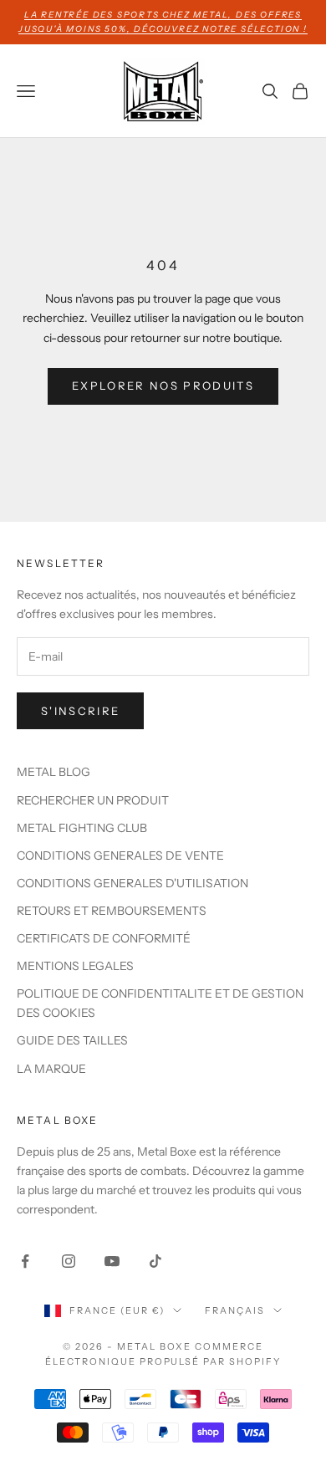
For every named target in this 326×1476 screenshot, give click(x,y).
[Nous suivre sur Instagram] (68, 1261)
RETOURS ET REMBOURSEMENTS (111, 910)
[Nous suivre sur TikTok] (155, 1261)
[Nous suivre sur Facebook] (25, 1261)
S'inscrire (80, 711)
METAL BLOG (53, 771)
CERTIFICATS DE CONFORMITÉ (104, 938)
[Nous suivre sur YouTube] (112, 1261)
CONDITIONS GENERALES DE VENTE (120, 855)
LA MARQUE (51, 1068)
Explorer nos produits (163, 385)
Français (235, 1310)
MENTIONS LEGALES (75, 965)
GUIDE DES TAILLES (72, 1040)
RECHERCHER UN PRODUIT (93, 800)
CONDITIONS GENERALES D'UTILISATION (132, 883)
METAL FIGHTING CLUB (82, 827)
